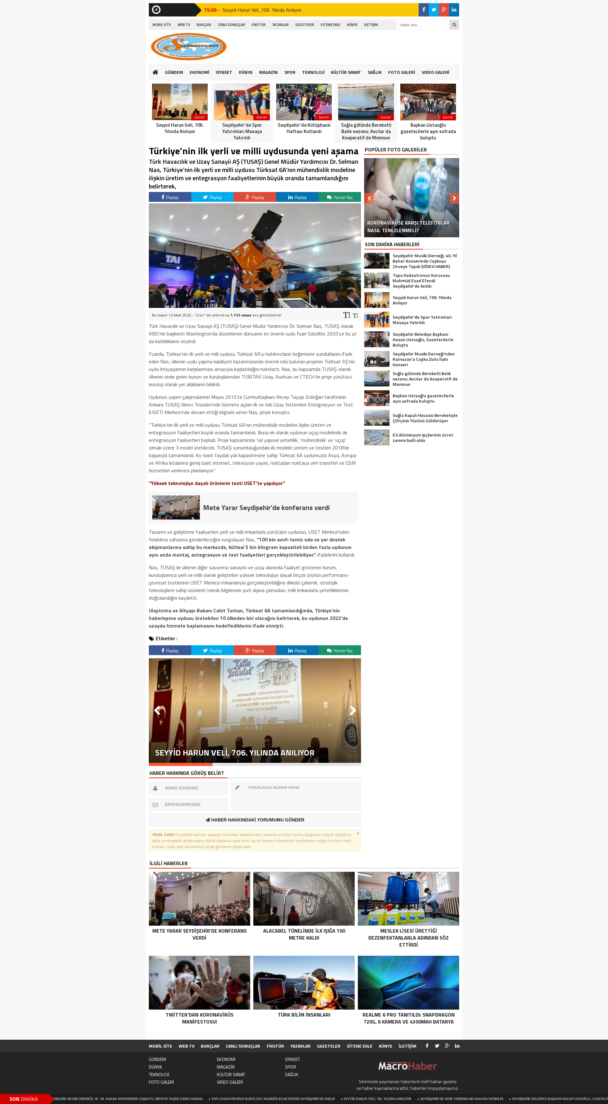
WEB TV (184, 24)
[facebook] (424, 9)
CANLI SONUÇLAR (231, 24)
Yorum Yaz (343, 197)
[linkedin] (454, 9)
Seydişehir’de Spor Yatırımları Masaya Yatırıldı (405, 1099)
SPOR (289, 72)
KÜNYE (352, 24)
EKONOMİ (199, 72)
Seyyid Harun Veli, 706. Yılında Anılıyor (261, 10)
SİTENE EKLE (330, 24)
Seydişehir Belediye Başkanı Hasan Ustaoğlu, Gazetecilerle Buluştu (516, 1099)
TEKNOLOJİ (313, 72)
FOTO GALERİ (401, 72)
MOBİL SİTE (162, 24)
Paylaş (172, 197)
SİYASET (224, 72)
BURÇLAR (204, 24)
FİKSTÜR (259, 24)
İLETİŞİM (371, 24)
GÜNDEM (174, 72)
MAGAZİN (268, 72)
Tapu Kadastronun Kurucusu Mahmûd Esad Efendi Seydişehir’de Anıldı (217, 1099)
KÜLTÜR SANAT (346, 72)
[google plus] (444, 9)
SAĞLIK (375, 72)
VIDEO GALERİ (435, 72)
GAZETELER (304, 24)
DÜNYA (245, 72)
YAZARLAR (280, 24)
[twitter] (434, 9)
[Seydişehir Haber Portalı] (188, 46)
